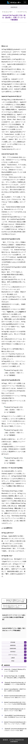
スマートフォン (12, 654)
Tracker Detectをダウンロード (11, 149)
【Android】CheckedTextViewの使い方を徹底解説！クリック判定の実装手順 (15, 683)
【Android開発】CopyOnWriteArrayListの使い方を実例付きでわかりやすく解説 (14, 716)
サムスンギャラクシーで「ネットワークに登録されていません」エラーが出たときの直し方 (12, 606)
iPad (12, 661)
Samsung (13, 648)
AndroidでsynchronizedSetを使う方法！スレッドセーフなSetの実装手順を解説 (15, 703)
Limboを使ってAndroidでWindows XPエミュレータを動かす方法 (15, 670)
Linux (13, 658)
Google (12, 651)
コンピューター (8, 12)
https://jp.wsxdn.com (16, 740)
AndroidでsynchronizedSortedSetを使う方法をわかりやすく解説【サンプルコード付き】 (15, 696)
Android (13, 645)
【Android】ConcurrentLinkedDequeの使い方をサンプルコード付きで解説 (15, 729)
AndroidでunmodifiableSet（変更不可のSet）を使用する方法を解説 (15, 690)
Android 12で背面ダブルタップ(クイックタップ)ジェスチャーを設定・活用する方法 (15, 600)
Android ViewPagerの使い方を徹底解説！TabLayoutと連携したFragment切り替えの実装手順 (14, 677)
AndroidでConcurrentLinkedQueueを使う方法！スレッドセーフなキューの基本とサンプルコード (15, 723)
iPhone (13, 642)
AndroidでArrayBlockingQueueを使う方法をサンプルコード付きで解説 (14, 709)
